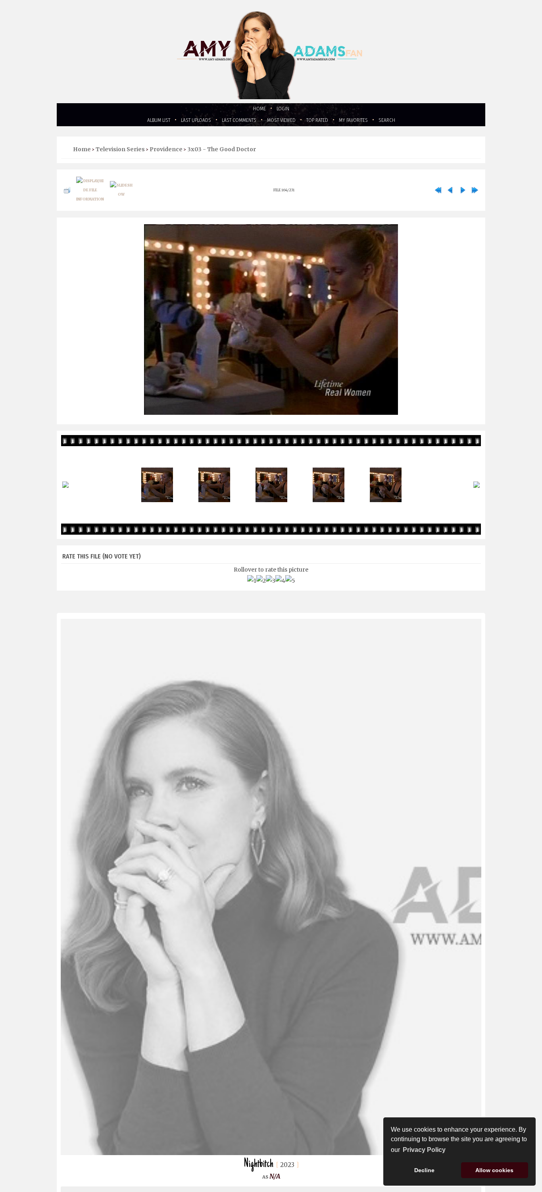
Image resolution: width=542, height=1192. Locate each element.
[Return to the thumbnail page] (67, 196)
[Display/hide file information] (90, 196)
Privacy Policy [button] (424, 1149)
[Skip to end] (475, 196)
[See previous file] (450, 196)
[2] (261, 589)
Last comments (233, 122)
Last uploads (182, 122)
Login (285, 109)
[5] (290, 589)
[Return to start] (438, 196)
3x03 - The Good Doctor (221, 152)
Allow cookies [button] (494, 1170)
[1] (251, 589)
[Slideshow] (121, 196)
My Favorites (370, 122)
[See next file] (462, 196)
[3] (270, 589)
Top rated (327, 122)
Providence (166, 152)
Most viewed (284, 122)
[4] (280, 589)
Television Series (120, 152)
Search (409, 122)
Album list (138, 122)
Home (258, 109)
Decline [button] (424, 1170)
